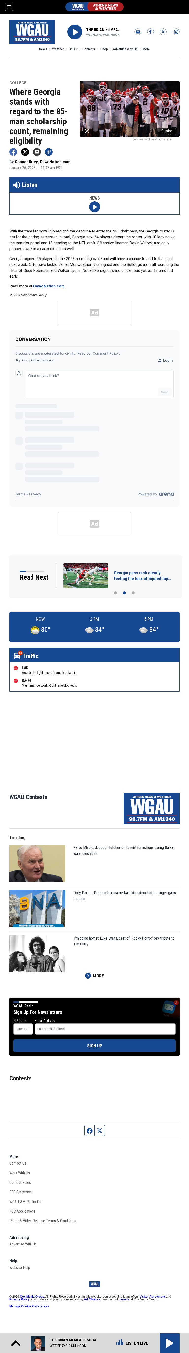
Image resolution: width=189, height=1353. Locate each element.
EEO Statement (21, 1192)
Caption (165, 131)
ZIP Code (19, 1021)
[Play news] (94, 206)
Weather (58, 49)
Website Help (19, 1267)
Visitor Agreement (152, 1296)
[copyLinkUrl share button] (49, 152)
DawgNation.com (49, 286)
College (17, 83)
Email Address (45, 1021)
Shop (104, 49)
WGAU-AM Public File (25, 1201)
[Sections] (9, 7)
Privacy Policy (19, 1299)
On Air (73, 49)
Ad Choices (92, 1299)
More (146, 49)
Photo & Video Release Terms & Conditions (42, 1220)
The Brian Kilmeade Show (104, 29)
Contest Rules (20, 1182)
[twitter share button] (25, 152)
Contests (88, 49)
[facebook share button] (13, 152)
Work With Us (19, 1173)
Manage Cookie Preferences (29, 1306)
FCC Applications (22, 1211)
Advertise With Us (125, 49)
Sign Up (94, 1045)
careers (124, 1299)
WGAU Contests (28, 797)
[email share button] (37, 152)
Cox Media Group (32, 1296)
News (43, 49)
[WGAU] (94, 7)
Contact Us (17, 1163)
